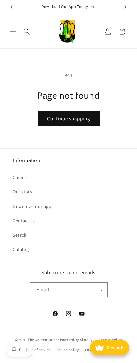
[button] (13, 32)
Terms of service (37, 349)
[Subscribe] (100, 289)
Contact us (24, 221)
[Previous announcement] (12, 7)
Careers (20, 177)
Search (20, 235)
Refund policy (67, 349)
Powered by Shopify (76, 340)
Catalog (21, 249)
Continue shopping (68, 119)
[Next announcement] (125, 7)
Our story (22, 192)
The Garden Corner (43, 340)
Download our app (32, 206)
